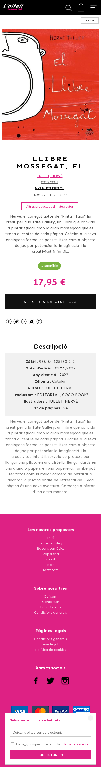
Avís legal (50, 644)
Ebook (50, 559)
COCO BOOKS (49, 182)
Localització (50, 607)
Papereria (50, 554)
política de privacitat (75, 744)
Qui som (50, 596)
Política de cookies (50, 650)
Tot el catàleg (50, 543)
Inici (50, 538)
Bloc (50, 565)
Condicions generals (50, 612)
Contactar (50, 602)
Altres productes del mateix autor (49, 206)
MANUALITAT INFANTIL (49, 188)
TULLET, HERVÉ (50, 176)
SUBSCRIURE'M (50, 755)
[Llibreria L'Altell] (13, 7)
